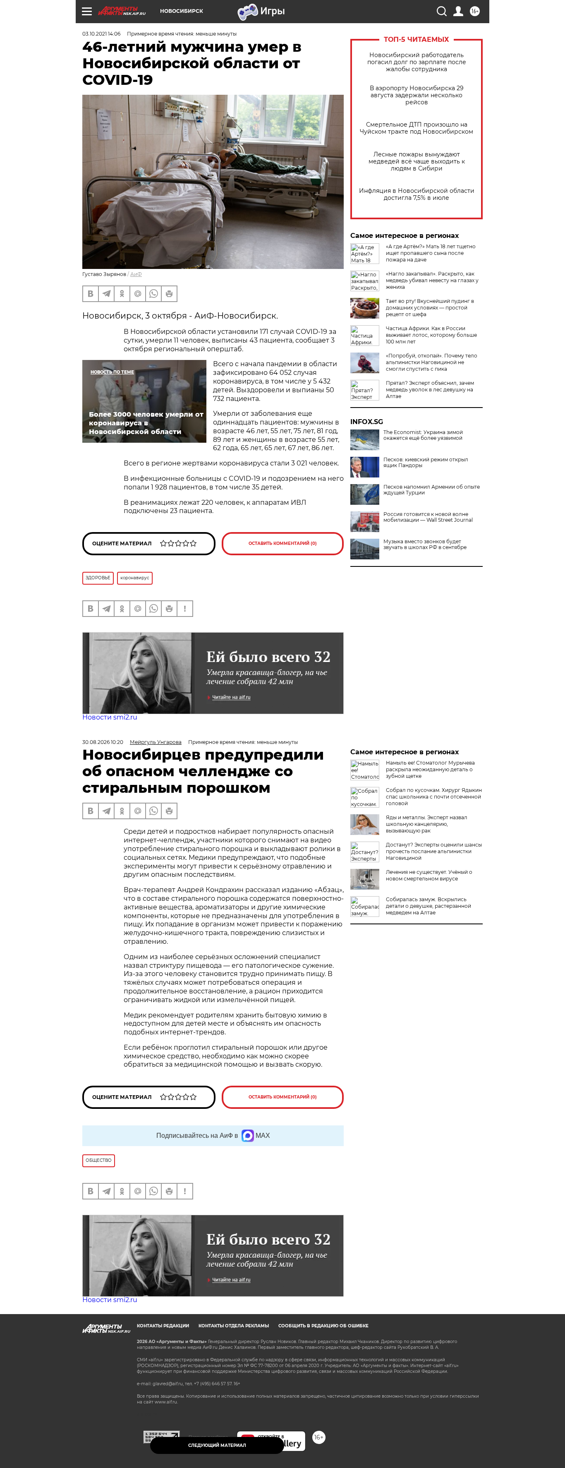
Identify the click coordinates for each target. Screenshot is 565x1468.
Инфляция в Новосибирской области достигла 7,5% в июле (416, 194)
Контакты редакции (163, 1326)
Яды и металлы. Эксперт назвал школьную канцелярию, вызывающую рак (426, 824)
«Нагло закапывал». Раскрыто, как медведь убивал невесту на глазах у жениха (432, 280)
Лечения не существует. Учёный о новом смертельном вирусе (429, 875)
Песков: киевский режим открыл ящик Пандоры (425, 462)
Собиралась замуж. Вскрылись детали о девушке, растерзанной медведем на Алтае (428, 906)
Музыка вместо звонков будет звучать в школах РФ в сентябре (425, 544)
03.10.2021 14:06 (101, 34)
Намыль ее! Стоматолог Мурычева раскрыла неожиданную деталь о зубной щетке (430, 769)
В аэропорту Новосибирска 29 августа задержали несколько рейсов (417, 95)
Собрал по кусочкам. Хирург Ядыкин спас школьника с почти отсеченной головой (434, 796)
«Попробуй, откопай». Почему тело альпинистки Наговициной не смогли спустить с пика (431, 362)
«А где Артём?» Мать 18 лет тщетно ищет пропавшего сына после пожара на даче (431, 253)
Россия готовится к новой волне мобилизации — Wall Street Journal (428, 517)
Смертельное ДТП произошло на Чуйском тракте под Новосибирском (416, 128)
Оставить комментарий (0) (283, 543)
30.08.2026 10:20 (102, 742)
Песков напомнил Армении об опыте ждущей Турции (431, 490)
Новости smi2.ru (109, 717)
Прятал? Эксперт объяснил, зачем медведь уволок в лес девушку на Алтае (430, 389)
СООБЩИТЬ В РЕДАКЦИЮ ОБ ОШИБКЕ (323, 1326)
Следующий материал (217, 1445)
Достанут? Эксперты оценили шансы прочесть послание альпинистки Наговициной (434, 851)
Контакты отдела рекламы (234, 1326)
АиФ (136, 274)
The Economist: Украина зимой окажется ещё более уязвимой (423, 435)
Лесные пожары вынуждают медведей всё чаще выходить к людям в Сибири (417, 161)
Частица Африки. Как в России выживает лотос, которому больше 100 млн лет (431, 335)
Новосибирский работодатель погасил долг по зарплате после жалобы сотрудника (416, 62)
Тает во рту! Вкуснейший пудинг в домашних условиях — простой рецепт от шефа (430, 307)
